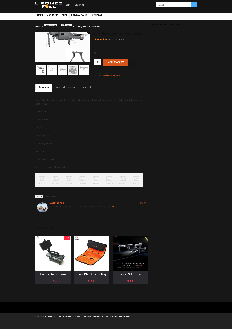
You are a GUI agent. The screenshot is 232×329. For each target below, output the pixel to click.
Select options (92, 284)
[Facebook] (141, 203)
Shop (65, 15)
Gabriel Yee (57, 202)
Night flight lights (130, 274)
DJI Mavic (66, 25)
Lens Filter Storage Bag (92, 274)
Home (40, 15)
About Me (52, 15)
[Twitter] (144, 203)
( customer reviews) (116, 40)
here (113, 206)
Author (39, 197)
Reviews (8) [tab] (87, 87)
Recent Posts (50, 197)
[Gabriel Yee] (42, 204)
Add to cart (116, 62)
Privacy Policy (79, 15)
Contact (97, 15)
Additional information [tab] (65, 87)
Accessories (51, 25)
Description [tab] (44, 87)
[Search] (194, 4)
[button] (88, 33)
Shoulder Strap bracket (53, 274)
